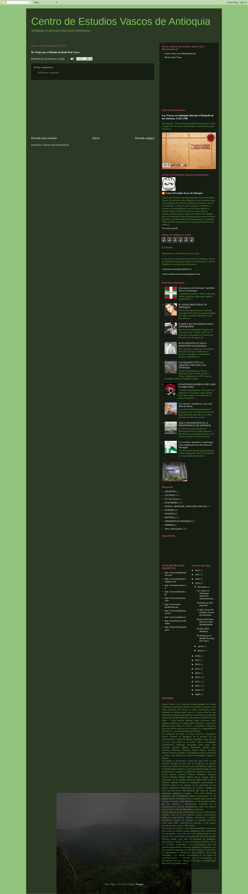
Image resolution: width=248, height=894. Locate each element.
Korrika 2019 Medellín (203, 630)
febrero (201, 650)
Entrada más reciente (44, 138)
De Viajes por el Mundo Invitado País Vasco (205, 638)
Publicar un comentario (48, 72)
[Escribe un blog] (81, 58)
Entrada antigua (144, 138)
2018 (197, 656)
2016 (197, 664)
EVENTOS (169, 513)
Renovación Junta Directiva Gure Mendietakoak (205, 622)
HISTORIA (170, 517)
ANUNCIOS (170, 491)
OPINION (169, 525)
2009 (197, 694)
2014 (197, 673)
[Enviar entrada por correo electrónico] (72, 58)
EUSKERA (170, 510)
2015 (197, 669)
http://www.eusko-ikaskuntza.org (173, 605)
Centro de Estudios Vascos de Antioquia (120, 21)
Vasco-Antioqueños (174, 528)
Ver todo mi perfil (170, 228)
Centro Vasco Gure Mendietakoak (180, 53)
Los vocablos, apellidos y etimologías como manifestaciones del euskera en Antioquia (195, 445)
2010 (197, 690)
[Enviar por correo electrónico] (78, 58)
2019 (197, 583)
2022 (197, 570)
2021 (197, 574)
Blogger (139, 884)
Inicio (96, 138)
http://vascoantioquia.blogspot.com (175, 580)
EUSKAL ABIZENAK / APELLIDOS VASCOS (185, 506)
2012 (197, 681)
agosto (201, 646)
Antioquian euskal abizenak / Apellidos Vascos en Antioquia (196, 289)
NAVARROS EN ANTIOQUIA (178, 521)
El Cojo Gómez (172, 499)
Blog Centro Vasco (173, 57)
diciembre (202, 587)
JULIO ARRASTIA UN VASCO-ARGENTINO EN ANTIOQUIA (192, 344)
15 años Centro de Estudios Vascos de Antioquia (205, 612)
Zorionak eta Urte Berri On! (205, 604)
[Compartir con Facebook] (87, 58)
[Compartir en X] (84, 58)
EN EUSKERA (171, 502)
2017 (197, 660)
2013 (197, 677)
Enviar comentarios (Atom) (56, 145)
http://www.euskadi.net (175, 617)
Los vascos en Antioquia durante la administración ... (206, 594)
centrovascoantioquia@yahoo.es (177, 269)
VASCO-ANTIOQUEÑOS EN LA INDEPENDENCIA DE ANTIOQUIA (194, 424)
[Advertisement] (92, 108)
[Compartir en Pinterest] (90, 58)
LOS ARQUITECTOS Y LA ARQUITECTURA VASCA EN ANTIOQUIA (192, 365)
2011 (197, 686)
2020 (197, 579)
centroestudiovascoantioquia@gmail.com (181, 274)
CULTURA (170, 495)
